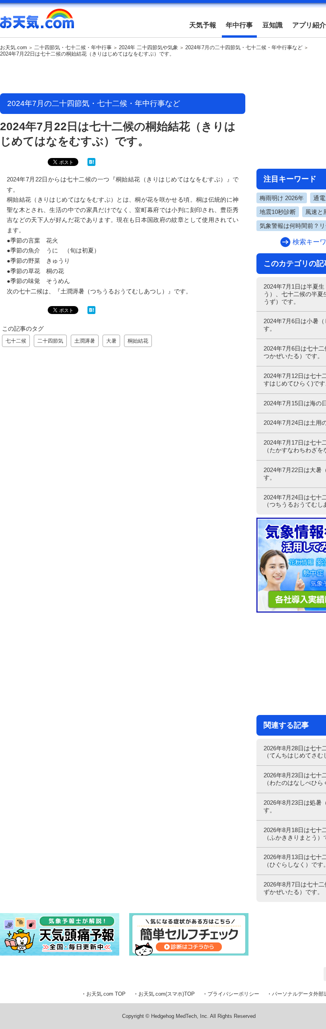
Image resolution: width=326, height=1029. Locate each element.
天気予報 (202, 25)
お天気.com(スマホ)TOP (166, 994)
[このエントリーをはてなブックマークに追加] (91, 164)
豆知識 (272, 25)
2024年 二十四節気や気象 (148, 47)
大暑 (111, 341)
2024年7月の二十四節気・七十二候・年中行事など (244, 47)
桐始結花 (138, 341)
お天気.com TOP (106, 994)
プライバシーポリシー (233, 994)
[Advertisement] (123, 76)
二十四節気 (50, 341)
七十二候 (16, 341)
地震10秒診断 (278, 211)
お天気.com (37, 23)
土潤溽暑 (84, 341)
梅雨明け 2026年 (282, 198)
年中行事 (239, 25)
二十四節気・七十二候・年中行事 (73, 47)
